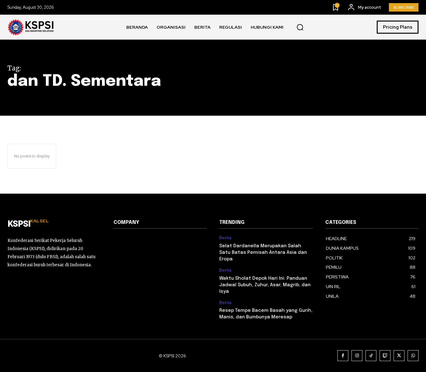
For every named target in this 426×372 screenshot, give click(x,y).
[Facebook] (342, 355)
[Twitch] (385, 355)
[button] (300, 27)
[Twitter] (399, 355)
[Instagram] (356, 355)
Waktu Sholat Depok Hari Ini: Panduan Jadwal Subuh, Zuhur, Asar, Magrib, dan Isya (265, 285)
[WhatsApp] (413, 355)
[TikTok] (370, 355)
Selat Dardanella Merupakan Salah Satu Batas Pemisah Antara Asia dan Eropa (263, 253)
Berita (225, 237)
